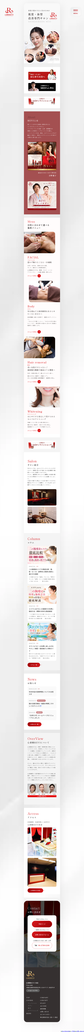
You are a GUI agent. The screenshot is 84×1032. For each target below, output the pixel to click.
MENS (28, 1013)
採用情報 (43, 1009)
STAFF (43, 1003)
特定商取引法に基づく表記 (49, 1017)
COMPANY (44, 997)
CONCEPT (44, 1000)
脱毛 (29, 1008)
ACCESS (43, 1006)
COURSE (29, 1000)
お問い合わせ (44, 1012)
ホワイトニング (33, 1011)
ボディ (30, 1006)
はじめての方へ (45, 1014)
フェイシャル (32, 1003)
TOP (28, 997)
